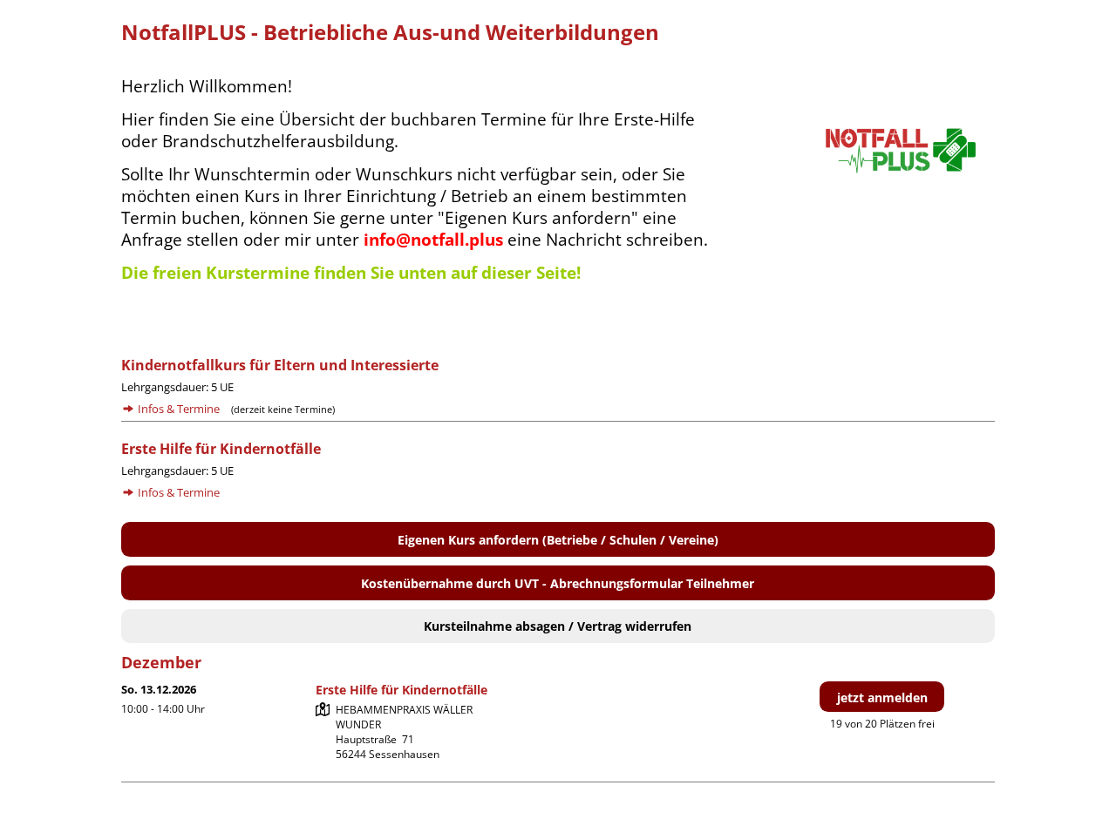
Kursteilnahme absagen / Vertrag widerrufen (557, 626)
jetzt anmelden (882, 697)
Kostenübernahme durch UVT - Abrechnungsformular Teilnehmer (557, 583)
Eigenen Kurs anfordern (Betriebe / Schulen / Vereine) (558, 539)
